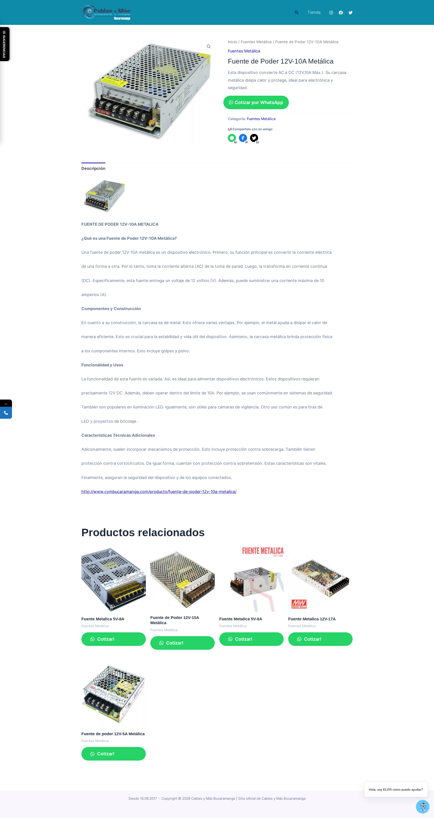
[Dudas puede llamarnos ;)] (6, 413)
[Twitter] (351, 13)
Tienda (314, 12)
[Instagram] (331, 13)
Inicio (232, 42)
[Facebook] (341, 13)
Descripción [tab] (93, 168)
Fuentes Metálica (256, 42)
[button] (297, 12)
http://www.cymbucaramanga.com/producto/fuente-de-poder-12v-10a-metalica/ (158, 491)
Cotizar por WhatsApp (259, 102)
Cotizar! (105, 639)
